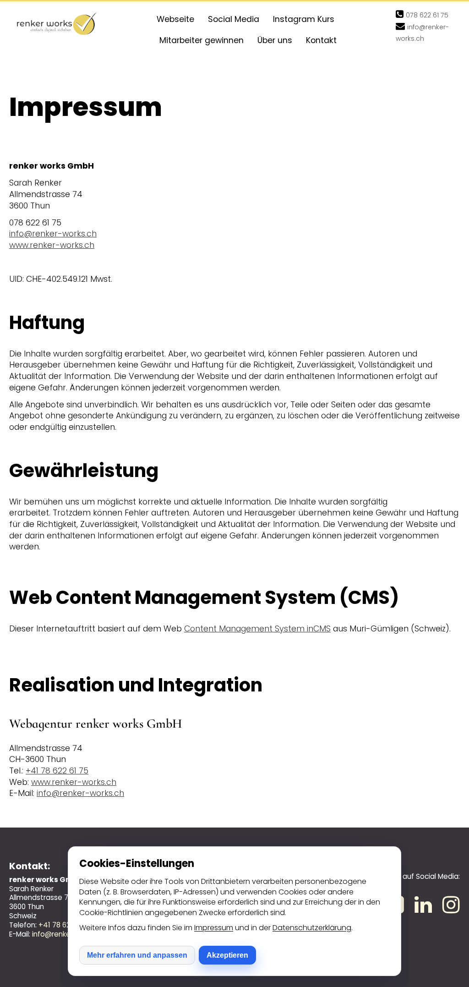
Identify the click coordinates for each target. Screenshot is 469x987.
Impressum (213, 927)
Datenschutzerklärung (312, 927)
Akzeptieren (227, 955)
